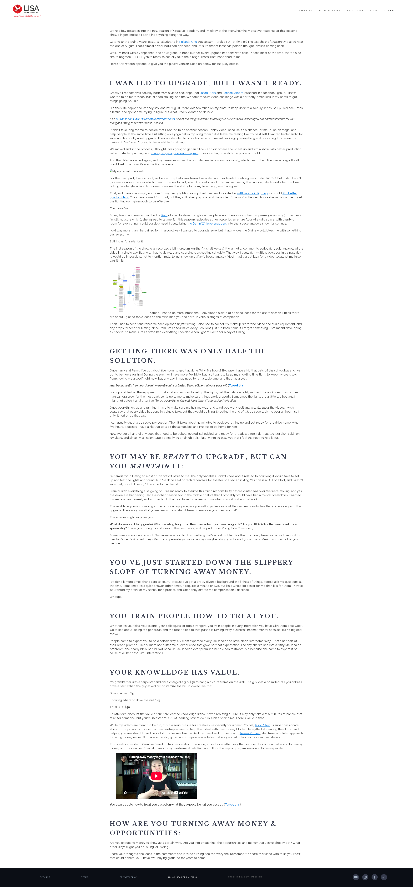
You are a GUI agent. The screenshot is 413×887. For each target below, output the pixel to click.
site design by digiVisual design (245, 877)
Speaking (306, 10)
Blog (374, 10)
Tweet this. (232, 804)
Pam (164, 215)
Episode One (188, 41)
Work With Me (329, 10)
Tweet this (236, 385)
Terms (84, 877)
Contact (390, 10)
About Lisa (355, 10)
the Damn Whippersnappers (207, 223)
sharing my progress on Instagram (174, 153)
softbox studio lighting (252, 193)
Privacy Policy (128, 877)
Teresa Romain (250, 733)
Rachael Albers (232, 93)
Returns (45, 877)
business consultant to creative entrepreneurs (145, 119)
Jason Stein (208, 93)
